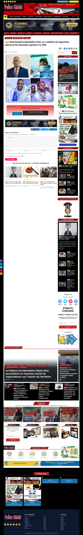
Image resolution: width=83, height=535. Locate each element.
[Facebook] (11, 2)
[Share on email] (72, 48)
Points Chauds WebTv (31, 365)
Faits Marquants (28, 412)
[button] (74, 2)
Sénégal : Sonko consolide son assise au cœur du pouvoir (71, 183)
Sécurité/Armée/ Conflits (12, 367)
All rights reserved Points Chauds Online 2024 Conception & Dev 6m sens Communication (41, 533)
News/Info (63, 363)
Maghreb (29, 33)
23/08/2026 (10, 179)
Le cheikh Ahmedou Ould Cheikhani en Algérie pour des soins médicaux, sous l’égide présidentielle (46, 393)
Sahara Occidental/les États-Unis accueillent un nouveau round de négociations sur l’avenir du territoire (28, 373)
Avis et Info (55, 457)
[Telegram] (76, 303)
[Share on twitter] (67, 48)
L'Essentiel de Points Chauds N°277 (32, 504)
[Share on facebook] (64, 48)
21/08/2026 (27, 179)
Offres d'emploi (43, 457)
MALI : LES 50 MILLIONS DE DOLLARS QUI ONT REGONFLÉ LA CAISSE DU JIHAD (48, 183)
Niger (16, 384)
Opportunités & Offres (56, 33)
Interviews (13, 33)
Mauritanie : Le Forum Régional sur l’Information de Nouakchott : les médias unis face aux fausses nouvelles (71, 393)
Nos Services (74, 33)
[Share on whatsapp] (76, 48)
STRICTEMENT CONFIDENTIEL (11, 412)
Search (74, 52)
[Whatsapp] (15, 2)
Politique (27, 38)
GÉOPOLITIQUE (65, 409)
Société (66, 385)
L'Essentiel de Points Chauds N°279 (14, 504)
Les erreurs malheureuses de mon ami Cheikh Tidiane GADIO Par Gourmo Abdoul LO (71, 272)
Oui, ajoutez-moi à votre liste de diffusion (15, 156)
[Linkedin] (4, 2)
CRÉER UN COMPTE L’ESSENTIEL (35, 112)
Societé (66, 33)
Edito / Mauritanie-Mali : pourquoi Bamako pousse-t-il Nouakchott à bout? (71, 263)
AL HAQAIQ (69, 481)
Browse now (14, 503)
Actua (5, 33)
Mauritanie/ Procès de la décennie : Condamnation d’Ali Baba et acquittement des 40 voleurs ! (13, 417)
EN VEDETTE (62, 71)
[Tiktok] (16, 524)
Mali (67, 71)
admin (8, 379)
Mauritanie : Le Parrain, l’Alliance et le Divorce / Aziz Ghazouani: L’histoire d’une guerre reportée (32, 417)
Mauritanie (20, 33)
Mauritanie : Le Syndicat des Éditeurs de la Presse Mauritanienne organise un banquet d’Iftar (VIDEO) (68, 372)
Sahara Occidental (42, 365)
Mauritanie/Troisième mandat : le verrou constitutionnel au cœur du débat (31, 182)
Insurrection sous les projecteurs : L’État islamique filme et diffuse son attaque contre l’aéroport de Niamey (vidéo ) (21, 394)
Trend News (23, 367)
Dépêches (67, 69)
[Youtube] (70, 303)
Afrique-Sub (46, 33)
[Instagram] (13, 2)
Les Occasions (32, 457)
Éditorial (72, 69)
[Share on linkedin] (69, 48)
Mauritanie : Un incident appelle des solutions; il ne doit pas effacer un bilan (13, 182)
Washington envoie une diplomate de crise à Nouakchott (71, 176)
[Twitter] (9, 2)
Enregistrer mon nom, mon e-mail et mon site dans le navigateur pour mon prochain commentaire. (24, 153)
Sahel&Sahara (37, 33)
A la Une (8, 38)
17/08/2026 (45, 179)
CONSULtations (9, 457)
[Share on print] (74, 48)
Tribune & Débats (63, 72)
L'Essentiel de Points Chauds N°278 (51, 481)
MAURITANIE (18, 38)
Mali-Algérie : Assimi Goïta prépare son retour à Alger (67, 166)
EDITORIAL (68, 56)
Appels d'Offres (20, 457)
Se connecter (17, 113)
